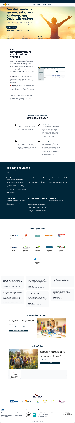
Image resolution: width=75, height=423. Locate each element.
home (34, 4)
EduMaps (39, 4)
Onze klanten (20, 30)
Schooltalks (50, 362)
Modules (49, 4)
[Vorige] (9, 375)
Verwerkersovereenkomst (43, 416)
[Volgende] (66, 375)
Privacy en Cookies (42, 412)
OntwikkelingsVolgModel (18, 330)
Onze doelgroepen (10, 30)
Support (52, 412)
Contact (28, 30)
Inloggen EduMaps (11, 27)
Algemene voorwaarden (43, 414)
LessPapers (44, 4)
